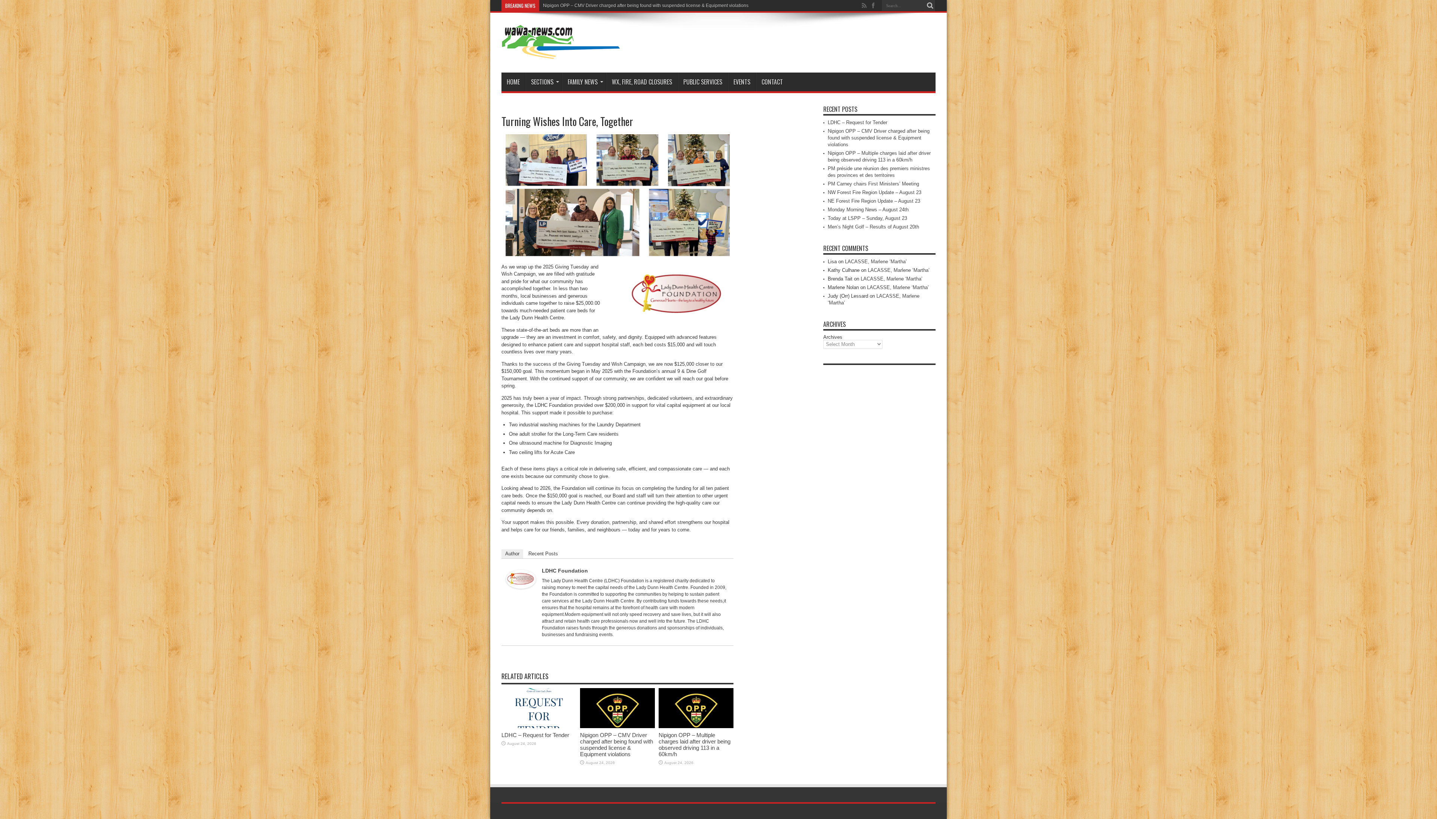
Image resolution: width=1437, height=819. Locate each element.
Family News (583, 81)
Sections (542, 81)
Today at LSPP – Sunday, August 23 (867, 218)
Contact (772, 81)
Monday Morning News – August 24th (868, 209)
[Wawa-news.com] (560, 54)
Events (741, 81)
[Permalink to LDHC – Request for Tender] (538, 726)
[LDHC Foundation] (521, 587)
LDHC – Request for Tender (535, 735)
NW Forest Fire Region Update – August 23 (874, 192)
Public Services (702, 81)
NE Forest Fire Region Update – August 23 (874, 201)
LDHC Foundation (565, 571)
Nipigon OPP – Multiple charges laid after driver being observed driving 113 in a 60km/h (694, 744)
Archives (832, 337)
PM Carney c (556, 5)
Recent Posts (543, 553)
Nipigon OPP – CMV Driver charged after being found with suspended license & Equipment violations (616, 744)
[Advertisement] (879, 481)
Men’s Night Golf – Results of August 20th (873, 227)
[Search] (930, 5)
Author (512, 553)
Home (513, 81)
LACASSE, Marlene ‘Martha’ (876, 261)
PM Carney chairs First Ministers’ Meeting (873, 184)
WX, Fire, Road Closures (642, 81)
